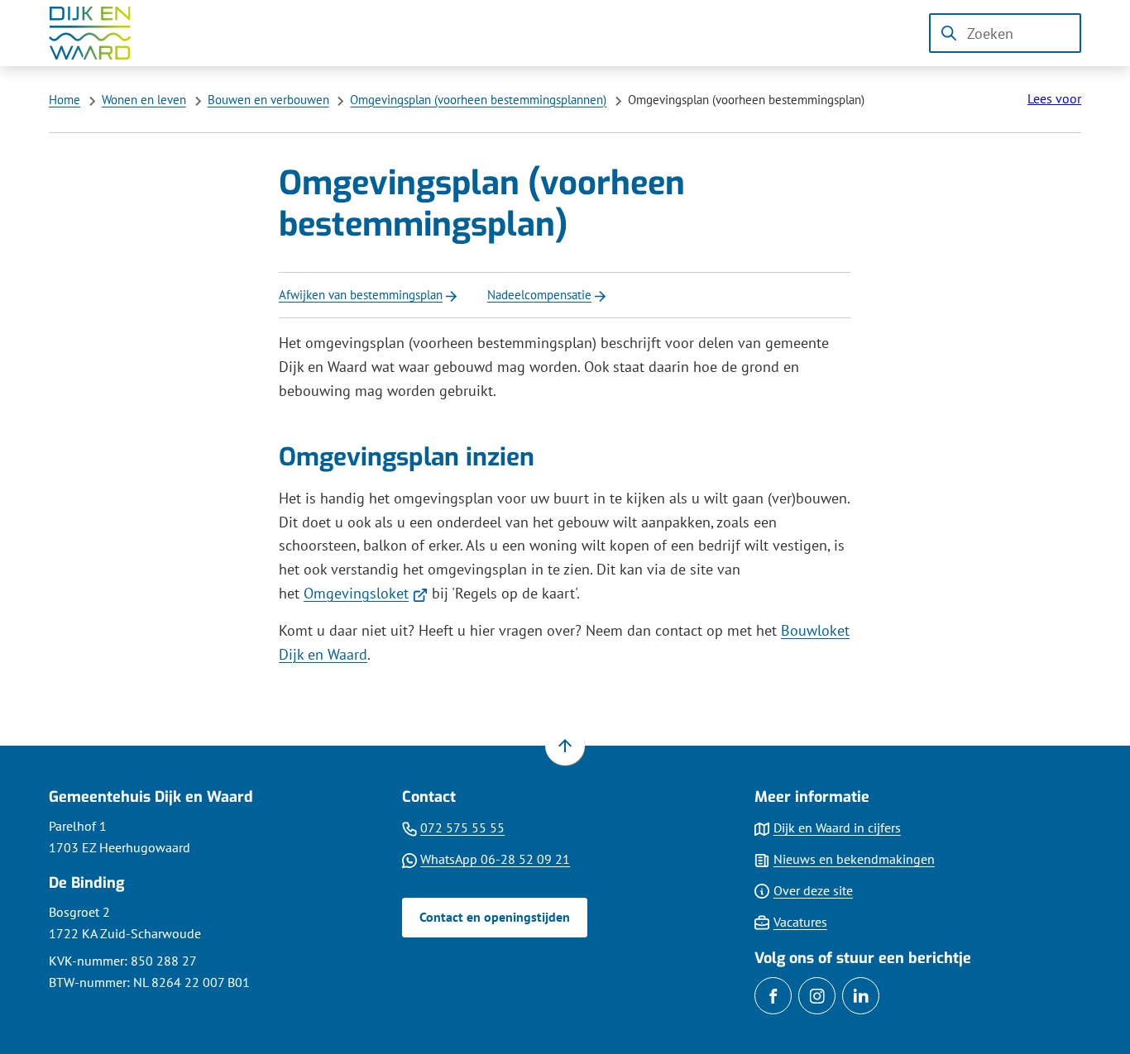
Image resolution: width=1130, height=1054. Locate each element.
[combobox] (1005, 33)
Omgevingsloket (366, 593)
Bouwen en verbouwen (268, 99)
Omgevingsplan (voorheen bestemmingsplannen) (478, 99)
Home (64, 99)
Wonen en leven (144, 99)
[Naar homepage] (102, 33)
